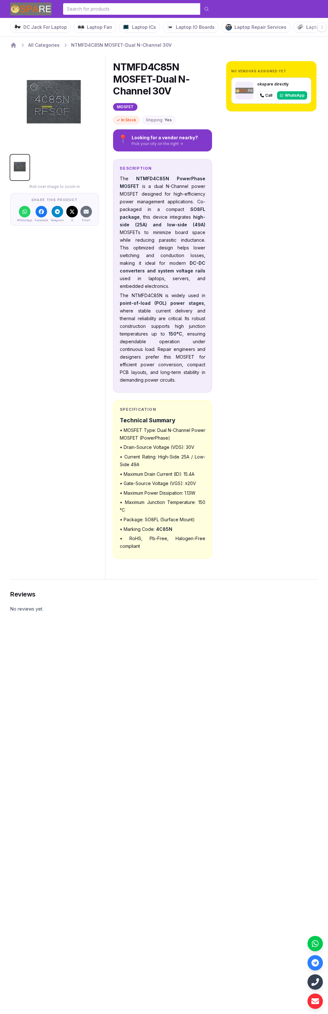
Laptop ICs (144, 27)
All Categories (44, 45)
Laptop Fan (99, 27)
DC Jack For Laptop (45, 27)
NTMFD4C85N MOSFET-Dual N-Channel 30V (121, 45)
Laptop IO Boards (195, 27)
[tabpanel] (54, 105)
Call (268, 95)
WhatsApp (295, 95)
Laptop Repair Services (260, 27)
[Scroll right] (322, 27)
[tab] (19, 167)
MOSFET (125, 106)
